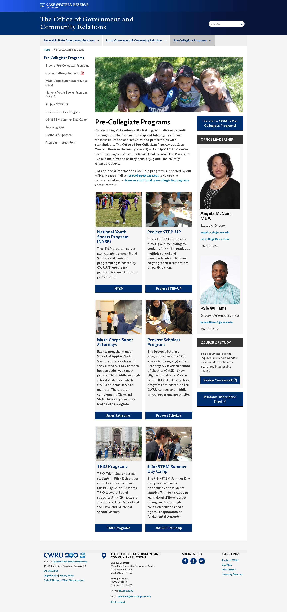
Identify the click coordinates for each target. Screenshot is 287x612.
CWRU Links (230, 554)
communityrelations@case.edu (134, 596)
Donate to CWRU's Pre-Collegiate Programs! (220, 123)
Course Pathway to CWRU (63, 73)
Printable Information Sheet (220, 399)
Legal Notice (51, 575)
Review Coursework (218, 380)
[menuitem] (71, 40)
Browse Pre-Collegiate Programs (67, 65)
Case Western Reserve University (70, 561)
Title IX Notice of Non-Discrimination (64, 580)
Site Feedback (118, 602)
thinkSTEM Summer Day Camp (66, 119)
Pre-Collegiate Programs (190, 40)
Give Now (227, 564)
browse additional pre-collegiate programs (157, 180)
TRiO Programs (118, 528)
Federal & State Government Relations (69, 40)
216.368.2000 (51, 570)
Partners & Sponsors (59, 135)
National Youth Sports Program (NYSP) (66, 95)
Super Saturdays (118, 415)
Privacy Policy (66, 575)
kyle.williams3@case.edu (216, 322)
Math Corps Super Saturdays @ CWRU (66, 83)
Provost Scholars (169, 415)
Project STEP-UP (57, 104)
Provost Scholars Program (63, 112)
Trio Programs (55, 127)
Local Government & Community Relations (134, 40)
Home (47, 50)
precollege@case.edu (143, 175)
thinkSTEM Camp (169, 528)
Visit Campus (229, 569)
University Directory (232, 574)
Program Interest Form (61, 142)
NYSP (118, 289)
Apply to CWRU (230, 560)
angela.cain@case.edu (215, 232)
